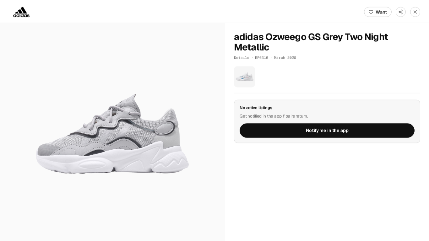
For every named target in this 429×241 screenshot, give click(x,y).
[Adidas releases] (21, 12)
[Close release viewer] (415, 12)
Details (241, 57)
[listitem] (244, 76)
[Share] (401, 12)
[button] (112, 132)
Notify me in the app (327, 130)
